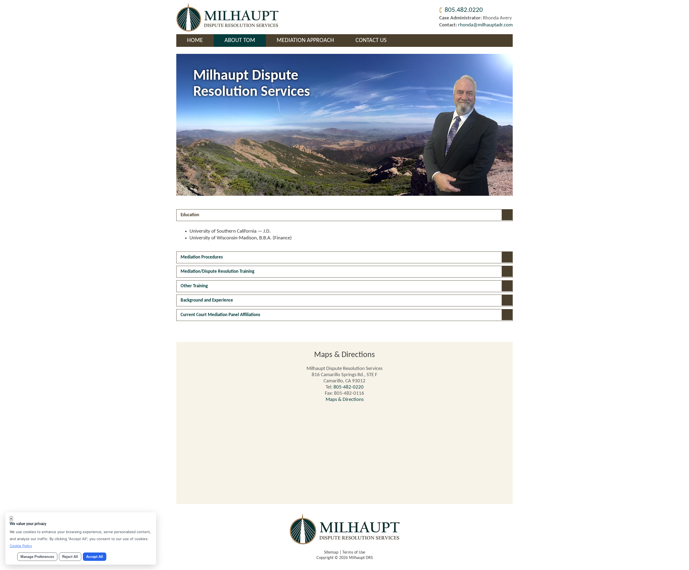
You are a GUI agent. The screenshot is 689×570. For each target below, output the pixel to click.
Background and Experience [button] (207, 300)
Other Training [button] (194, 286)
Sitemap (331, 552)
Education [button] (190, 215)
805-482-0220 (348, 387)
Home (195, 40)
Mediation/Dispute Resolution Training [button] (217, 271)
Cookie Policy (21, 546)
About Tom (239, 40)
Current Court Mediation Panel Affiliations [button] (220, 315)
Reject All (70, 557)
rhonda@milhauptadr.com (485, 25)
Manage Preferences (37, 557)
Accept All (94, 557)
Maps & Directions (345, 399)
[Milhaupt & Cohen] (227, 30)
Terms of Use (353, 552)
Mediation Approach (305, 40)
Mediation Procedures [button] (202, 257)
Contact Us (371, 40)
